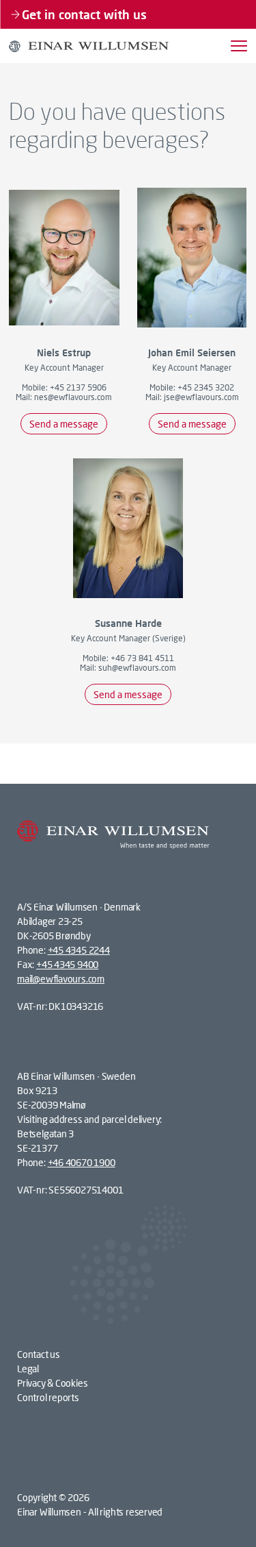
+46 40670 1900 (81, 1162)
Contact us (38, 1354)
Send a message (63, 424)
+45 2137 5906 (78, 387)
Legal (28, 1368)
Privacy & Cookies (52, 1383)
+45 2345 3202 (205, 387)
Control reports (48, 1397)
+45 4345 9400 (67, 964)
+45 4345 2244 (79, 950)
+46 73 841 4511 (142, 658)
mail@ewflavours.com (60, 979)
